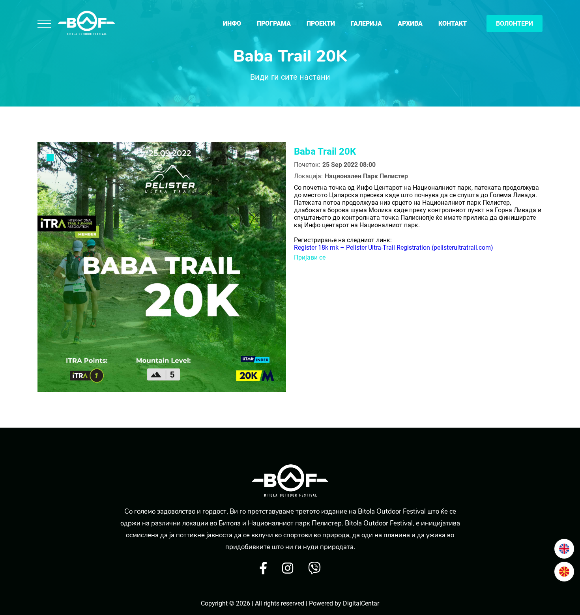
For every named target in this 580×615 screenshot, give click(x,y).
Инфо (232, 23)
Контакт (452, 23)
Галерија (366, 23)
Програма (274, 23)
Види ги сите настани (290, 77)
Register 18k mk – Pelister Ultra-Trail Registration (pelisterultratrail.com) (393, 247)
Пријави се (310, 257)
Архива (410, 23)
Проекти (321, 23)
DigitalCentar (361, 603)
